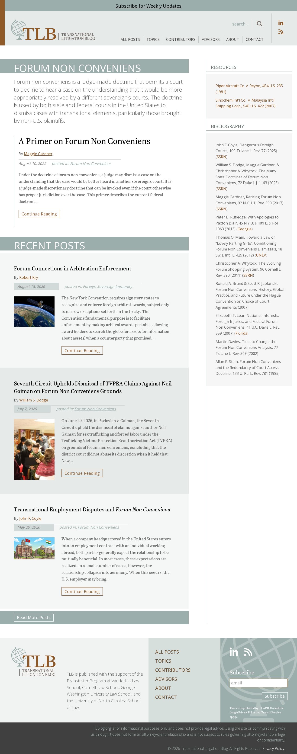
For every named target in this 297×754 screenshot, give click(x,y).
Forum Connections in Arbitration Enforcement (72, 268)
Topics (153, 39)
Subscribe (275, 696)
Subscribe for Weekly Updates (148, 6)
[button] (260, 24)
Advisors (211, 39)
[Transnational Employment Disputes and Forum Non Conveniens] (34, 547)
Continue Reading (39, 214)
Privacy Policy (246, 712)
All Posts (130, 39)
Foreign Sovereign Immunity (107, 286)
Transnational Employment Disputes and (92, 509)
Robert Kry (28, 277)
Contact (255, 39)
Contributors (180, 39)
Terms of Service (271, 712)
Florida (241, 333)
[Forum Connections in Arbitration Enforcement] (34, 310)
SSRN (221, 156)
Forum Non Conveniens (90, 163)
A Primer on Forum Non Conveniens (84, 140)
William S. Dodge (33, 400)
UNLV (261, 255)
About (232, 39)
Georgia (245, 228)
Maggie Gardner (38, 153)
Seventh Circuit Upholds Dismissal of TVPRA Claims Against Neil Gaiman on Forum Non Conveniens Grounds (93, 387)
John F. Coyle (30, 518)
